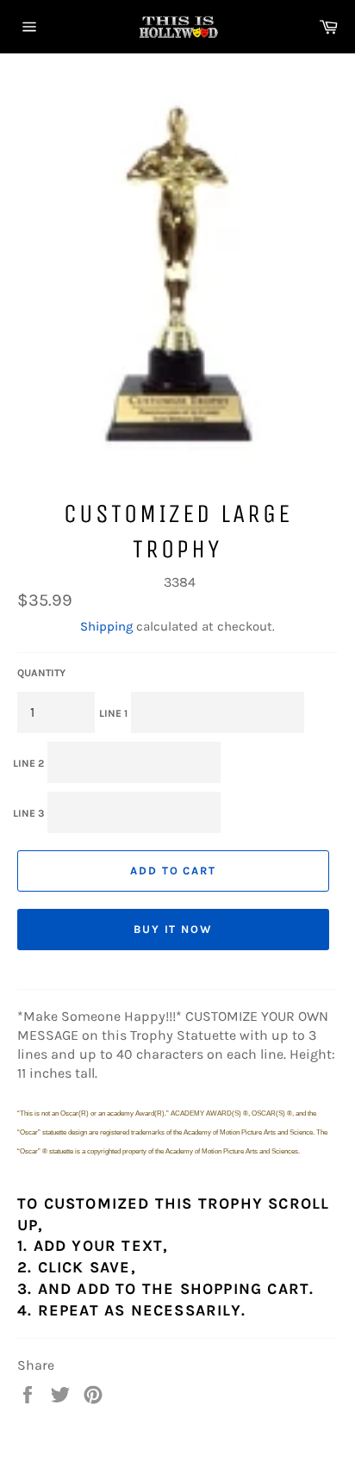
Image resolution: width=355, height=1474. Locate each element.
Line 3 (28, 813)
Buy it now (174, 929)
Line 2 (28, 763)
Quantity (41, 673)
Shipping (106, 626)
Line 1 (113, 713)
